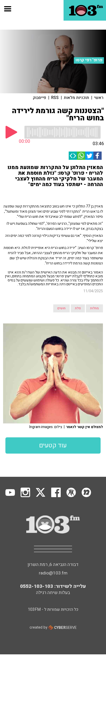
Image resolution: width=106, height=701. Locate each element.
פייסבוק (39, 97)
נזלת (78, 308)
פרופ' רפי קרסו (89, 60)
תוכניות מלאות (76, 97)
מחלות (94, 308)
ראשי (98, 97)
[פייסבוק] (97, 156)
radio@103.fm (53, 573)
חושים (61, 308)
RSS (55, 97)
